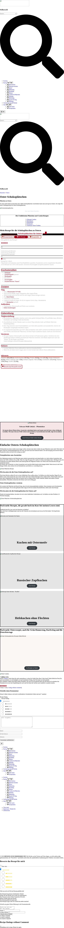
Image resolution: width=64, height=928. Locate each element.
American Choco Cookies (33, 225)
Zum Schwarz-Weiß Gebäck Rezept (32, 438)
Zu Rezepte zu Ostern (32, 668)
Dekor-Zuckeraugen (10, 308)
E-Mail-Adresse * (4, 912)
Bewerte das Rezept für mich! (12, 366)
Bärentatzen (30, 221)
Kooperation (12, 108)
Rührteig (11, 101)
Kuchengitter (8, 279)
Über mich (11, 106)
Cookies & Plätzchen (14, 94)
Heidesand (29, 224)
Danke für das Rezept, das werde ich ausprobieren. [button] (13, 895)
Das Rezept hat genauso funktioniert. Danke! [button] (12, 894)
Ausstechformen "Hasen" (12, 281)
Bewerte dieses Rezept (6, 914)
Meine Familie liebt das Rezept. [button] (8, 898)
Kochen (5, 81)
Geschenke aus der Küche (10, 103)
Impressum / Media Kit (9, 809)
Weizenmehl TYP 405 (13, 291)
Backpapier (8, 276)
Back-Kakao (10, 297)
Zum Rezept (32, 548)
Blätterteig (11, 89)
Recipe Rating (4, 697)
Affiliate (6, 678)
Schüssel (7, 272)
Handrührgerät (9, 274)
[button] (32, 78)
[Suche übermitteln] (16, 14)
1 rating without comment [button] (14, 687)
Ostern (7, 192)
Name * (2, 910)
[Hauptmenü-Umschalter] (2, 111)
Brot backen (12, 84)
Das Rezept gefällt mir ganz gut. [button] (8, 900)
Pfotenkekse (30, 222)
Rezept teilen (35, 237)
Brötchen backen (13, 86)
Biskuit (11, 93)
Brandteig (11, 91)
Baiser (10, 88)
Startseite (2, 192)
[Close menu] (1, 743)
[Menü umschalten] (11, 83)
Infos (4, 105)
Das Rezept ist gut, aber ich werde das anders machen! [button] (14, 901)
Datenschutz (6, 810)
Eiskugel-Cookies (31, 219)
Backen (5, 83)
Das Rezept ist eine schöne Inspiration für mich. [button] (12, 897)
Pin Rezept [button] (21, 237)
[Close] (0, 865)
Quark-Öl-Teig (13, 99)
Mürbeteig (11, 98)
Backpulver (10, 302)
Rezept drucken (8, 237)
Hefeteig (11, 96)
